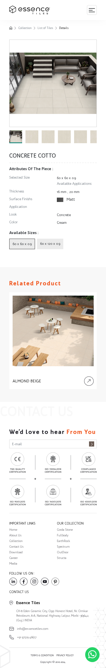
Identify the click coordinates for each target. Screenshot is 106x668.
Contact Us (16, 546)
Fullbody (62, 535)
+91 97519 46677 (27, 637)
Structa (61, 558)
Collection (25, 28)
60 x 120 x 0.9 (50, 243)
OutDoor (62, 552)
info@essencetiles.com (32, 629)
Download (16, 552)
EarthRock (63, 541)
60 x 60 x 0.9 (66, 178)
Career (13, 558)
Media (13, 563)
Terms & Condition (42, 655)
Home (13, 529)
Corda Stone (65, 529)
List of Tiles (45, 28)
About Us (15, 535)
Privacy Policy (65, 655)
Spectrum (63, 546)
